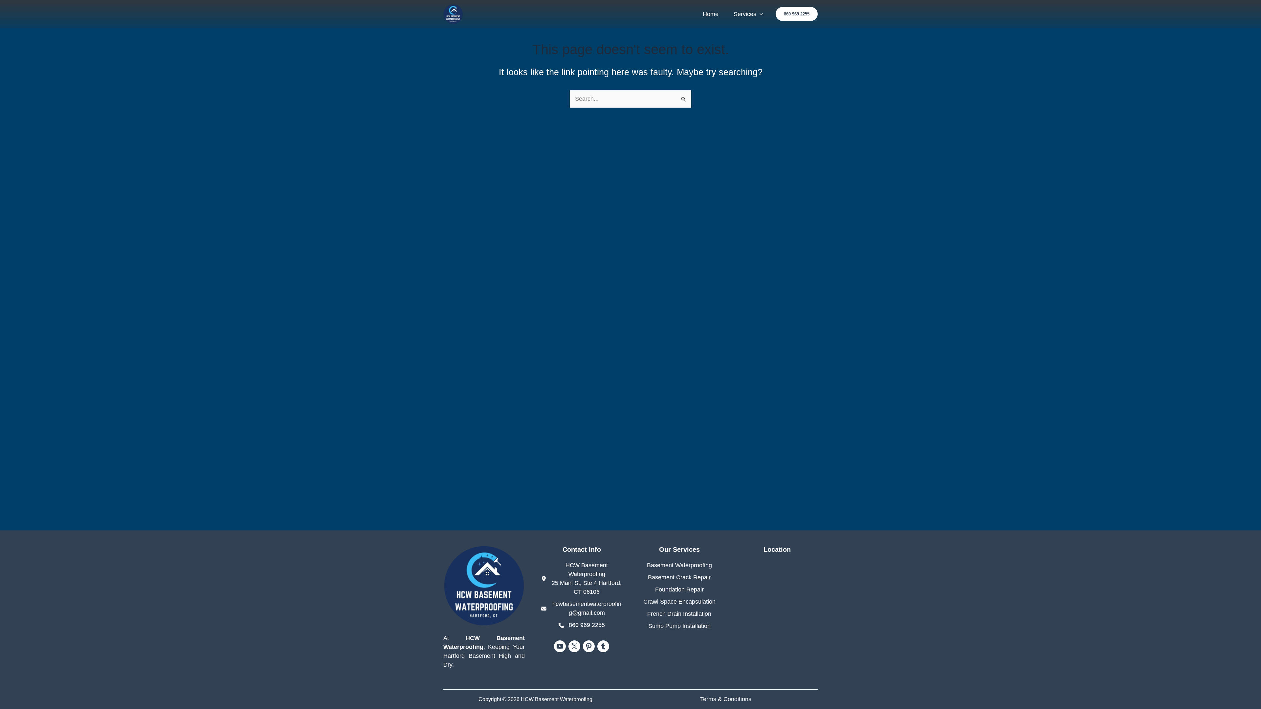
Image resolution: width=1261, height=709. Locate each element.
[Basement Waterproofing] (679, 565)
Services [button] (745, 14)
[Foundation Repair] (679, 589)
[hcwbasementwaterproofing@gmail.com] (582, 608)
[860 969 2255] (582, 625)
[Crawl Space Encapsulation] (679, 601)
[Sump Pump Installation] (679, 626)
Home (711, 14)
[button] (759, 14)
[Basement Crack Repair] (679, 577)
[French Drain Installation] (679, 614)
